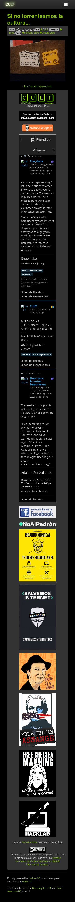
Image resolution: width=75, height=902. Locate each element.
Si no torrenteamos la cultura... (35, 19)
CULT (9, 4)
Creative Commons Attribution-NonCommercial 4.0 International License (38, 861)
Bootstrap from (40, 888)
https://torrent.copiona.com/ (37, 86)
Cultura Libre (48, 32)
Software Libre (31, 32)
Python (26, 881)
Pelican (33, 878)
